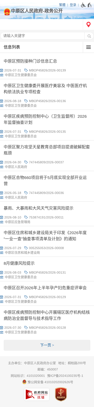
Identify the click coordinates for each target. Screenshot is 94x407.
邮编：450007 (47, 369)
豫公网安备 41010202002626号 (50, 382)
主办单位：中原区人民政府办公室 (32, 363)
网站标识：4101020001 (28, 376)
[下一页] (47, 345)
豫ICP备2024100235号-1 (65, 376)
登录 (73, 5)
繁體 (62, 5)
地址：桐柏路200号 (72, 363)
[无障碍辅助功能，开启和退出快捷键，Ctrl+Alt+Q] (86, 5)
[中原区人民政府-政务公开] (47, 11)
